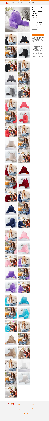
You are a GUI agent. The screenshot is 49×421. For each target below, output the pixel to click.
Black (37, 25)
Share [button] (33, 65)
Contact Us (19, 409)
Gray (36, 27)
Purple (40, 22)
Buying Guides (19, 405)
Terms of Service (33, 409)
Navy (36, 24)
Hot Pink (34, 25)
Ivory (39, 25)
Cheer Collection (7, 419)
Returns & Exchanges (33, 405)
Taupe (34, 22)
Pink (33, 24)
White (33, 27)
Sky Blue (37, 22)
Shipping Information (33, 404)
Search (32, 408)
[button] (13, 2)
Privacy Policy (19, 408)
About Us (19, 404)
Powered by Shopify (11, 419)
